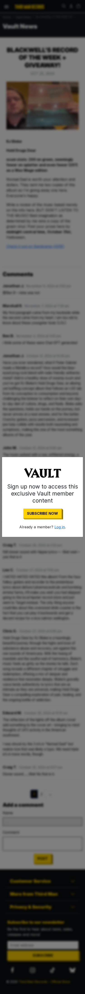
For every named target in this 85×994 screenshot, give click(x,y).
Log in (59, 527)
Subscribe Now (42, 513)
